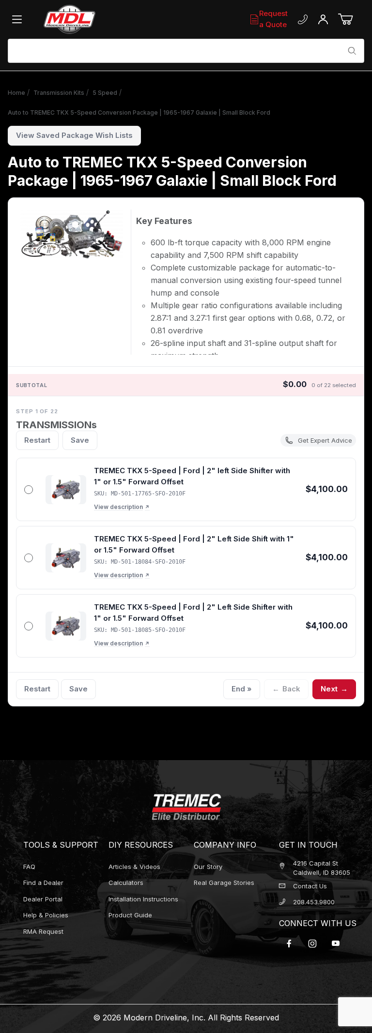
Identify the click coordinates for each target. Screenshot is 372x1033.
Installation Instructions (143, 899)
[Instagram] (312, 943)
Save (80, 440)
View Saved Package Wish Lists (74, 135)
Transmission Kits (58, 92)
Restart (37, 440)
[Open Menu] (19, 19)
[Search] (352, 50)
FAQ (29, 866)
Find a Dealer (43, 882)
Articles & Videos (134, 866)
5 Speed (105, 92)
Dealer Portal (42, 899)
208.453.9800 (314, 902)
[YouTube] (335, 943)
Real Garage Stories (224, 882)
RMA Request (43, 931)
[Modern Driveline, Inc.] (97, 19)
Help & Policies (45, 915)
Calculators (125, 882)
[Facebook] (289, 943)
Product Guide (130, 915)
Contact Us (310, 886)
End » (242, 688)
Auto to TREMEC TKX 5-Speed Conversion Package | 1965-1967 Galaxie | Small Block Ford (139, 112)
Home (16, 92)
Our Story (208, 866)
